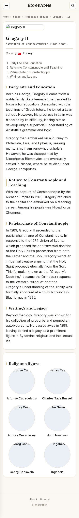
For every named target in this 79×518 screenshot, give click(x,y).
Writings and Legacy (23, 76)
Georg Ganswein (22, 472)
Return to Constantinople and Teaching (36, 67)
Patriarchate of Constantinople (30, 72)
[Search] (72, 5)
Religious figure (36, 16)
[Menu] (6, 5)
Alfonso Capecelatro (22, 398)
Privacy (45, 499)
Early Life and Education (26, 63)
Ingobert (57, 472)
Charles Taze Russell (57, 398)
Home (6, 16)
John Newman (57, 435)
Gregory (58, 16)
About (33, 499)
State (16, 16)
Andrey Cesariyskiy (22, 435)
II (68, 16)
